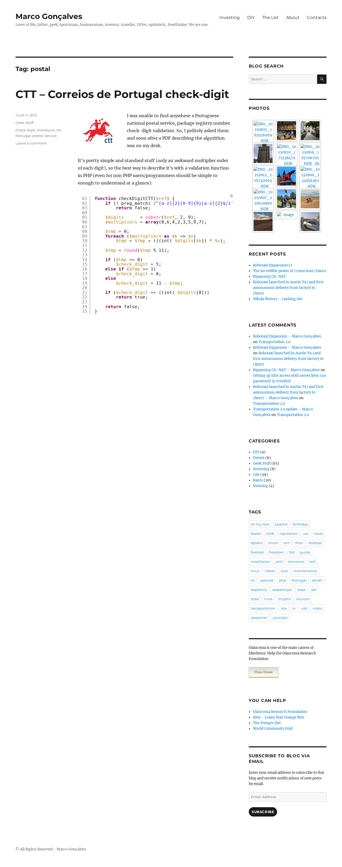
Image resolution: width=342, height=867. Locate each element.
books (256, 533)
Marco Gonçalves (48, 16)
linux (255, 571)
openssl (267, 580)
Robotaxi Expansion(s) (272, 265)
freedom (276, 552)
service (51, 136)
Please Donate (264, 672)
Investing (229, 17)
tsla (284, 608)
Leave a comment (31, 143)
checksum (46, 130)
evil (287, 543)
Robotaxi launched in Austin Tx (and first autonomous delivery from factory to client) (288, 288)
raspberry (259, 589)
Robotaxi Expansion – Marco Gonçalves (287, 336)
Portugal (23, 136)
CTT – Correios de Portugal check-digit (122, 94)
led (312, 561)
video (317, 608)
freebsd (257, 552)
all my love (260, 524)
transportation (263, 608)
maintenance (305, 571)
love (284, 571)
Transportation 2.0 (274, 342)
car (306, 533)
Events (259, 458)
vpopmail (259, 617)
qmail (317, 580)
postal (37, 136)
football (315, 543)
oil (253, 580)
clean (319, 533)
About (293, 17)
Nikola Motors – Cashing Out (277, 299)
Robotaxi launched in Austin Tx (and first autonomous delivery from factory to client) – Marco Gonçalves (288, 392)
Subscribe (263, 812)
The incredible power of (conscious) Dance (289, 271)
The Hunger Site (267, 723)
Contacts (317, 17)
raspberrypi (282, 589)
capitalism (288, 533)
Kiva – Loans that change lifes (278, 717)
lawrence (296, 561)
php (282, 580)
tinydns (284, 599)
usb (304, 608)
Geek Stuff (24, 122)
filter (299, 543)
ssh (314, 589)
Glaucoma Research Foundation (280, 711)
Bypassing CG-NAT (269, 276)
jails (279, 561)
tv (294, 608)
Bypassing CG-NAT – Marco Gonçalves (286, 370)
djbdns (257, 543)
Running (260, 486)
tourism (303, 599)
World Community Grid (273, 728)
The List (270, 17)
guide (305, 552)
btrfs (270, 533)
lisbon (270, 571)
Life (256, 474)
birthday (300, 524)
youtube (280, 617)
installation (260, 561)
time (268, 599)
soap (301, 589)
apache (281, 524)
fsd (291, 552)
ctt (58, 130)
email (273, 543)
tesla (255, 599)
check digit (25, 130)
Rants (258, 480)
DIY (251, 17)
